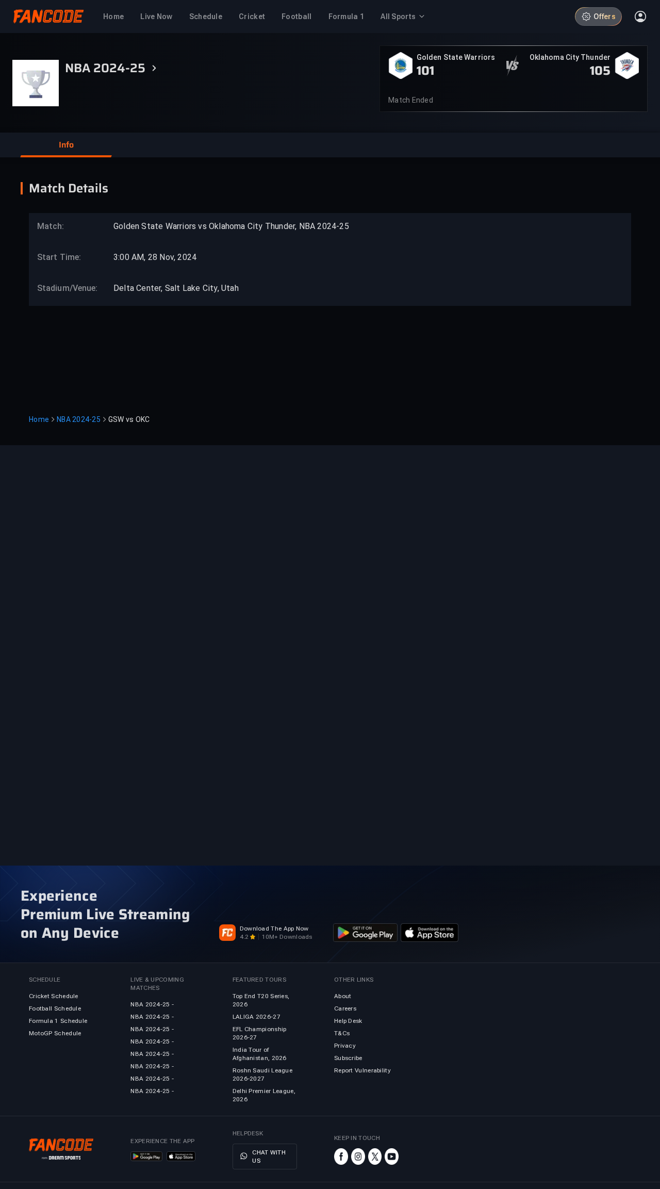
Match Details (68, 188)
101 (425, 70)
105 (600, 70)
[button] (66, 145)
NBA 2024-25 (79, 419)
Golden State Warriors (456, 57)
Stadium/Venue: (62, 288)
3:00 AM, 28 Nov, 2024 (154, 257)
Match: (50, 226)
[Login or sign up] (640, 16)
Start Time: (59, 257)
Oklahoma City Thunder (570, 57)
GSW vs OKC (129, 419)
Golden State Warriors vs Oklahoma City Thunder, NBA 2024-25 (231, 226)
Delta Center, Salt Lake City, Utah (176, 288)
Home (39, 419)
